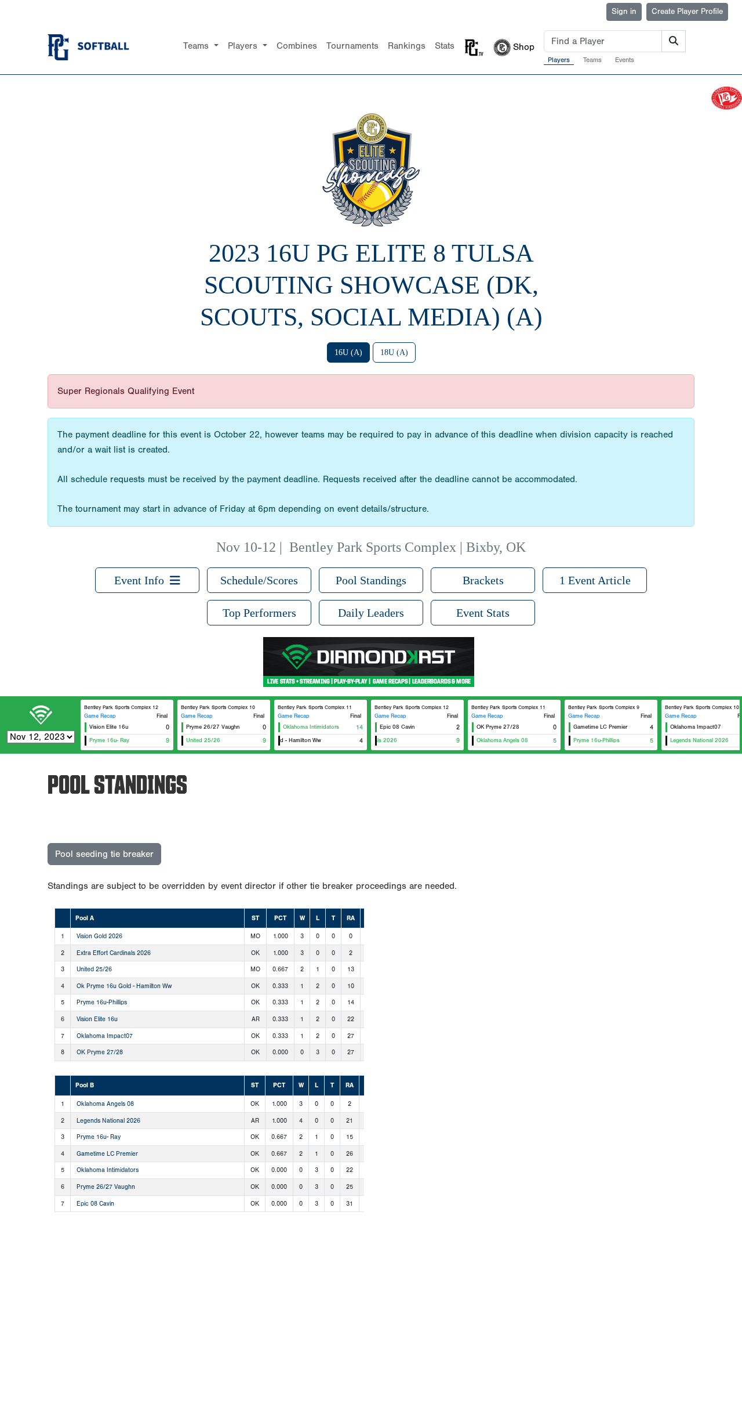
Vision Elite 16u (97, 1019)
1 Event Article (595, 580)
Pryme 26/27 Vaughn (106, 1187)
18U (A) (394, 352)
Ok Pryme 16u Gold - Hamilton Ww (124, 986)
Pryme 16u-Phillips (102, 1002)
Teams (592, 60)
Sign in (624, 11)
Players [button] (244, 46)
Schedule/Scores (259, 580)
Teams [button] (197, 46)
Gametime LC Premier (107, 1154)
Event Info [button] (142, 580)
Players (559, 60)
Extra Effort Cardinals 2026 (114, 953)
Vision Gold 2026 (99, 936)
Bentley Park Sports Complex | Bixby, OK (407, 547)
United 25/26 (94, 969)
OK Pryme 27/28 (100, 1052)
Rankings (406, 46)
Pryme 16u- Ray (99, 1137)
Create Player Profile (687, 11)
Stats (444, 46)
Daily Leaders (371, 612)
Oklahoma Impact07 (105, 1036)
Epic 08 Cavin (95, 1203)
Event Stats (483, 612)
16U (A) (348, 352)
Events (624, 60)
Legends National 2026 (108, 1120)
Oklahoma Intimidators (108, 1170)
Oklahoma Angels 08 (105, 1104)
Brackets (483, 580)
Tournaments (352, 46)
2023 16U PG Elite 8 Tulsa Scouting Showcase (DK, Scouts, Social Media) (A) (371, 285)
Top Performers (259, 612)
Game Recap (100, 715)
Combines (297, 46)
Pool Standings (371, 580)
